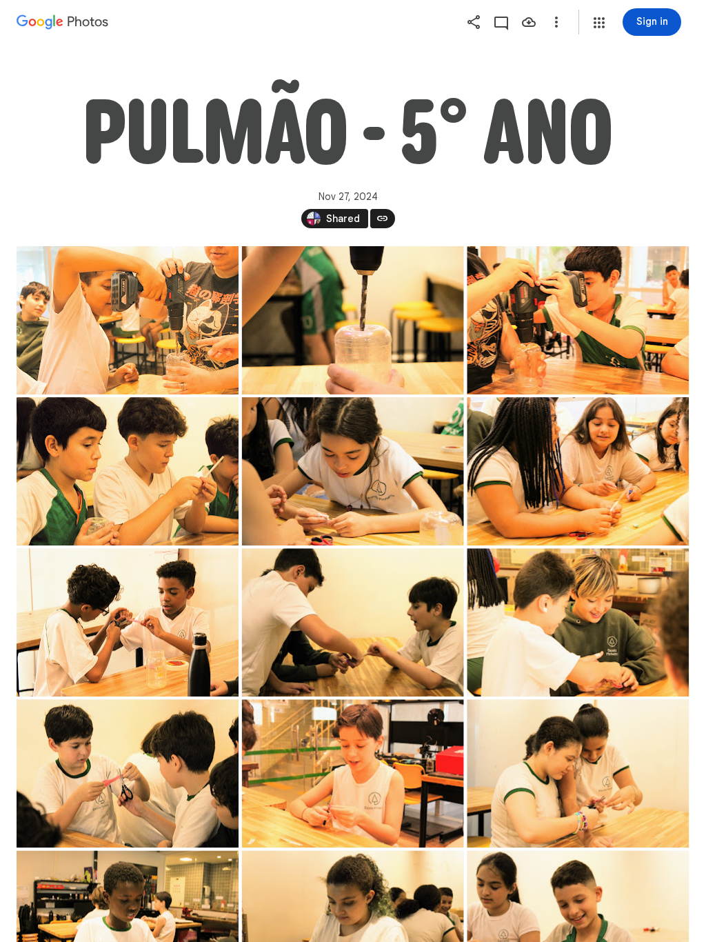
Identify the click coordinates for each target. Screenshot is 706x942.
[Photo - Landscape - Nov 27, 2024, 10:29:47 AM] (128, 773)
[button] (599, 23)
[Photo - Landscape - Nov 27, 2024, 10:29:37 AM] (578, 622)
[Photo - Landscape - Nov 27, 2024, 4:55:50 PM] (353, 320)
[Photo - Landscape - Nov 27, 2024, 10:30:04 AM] (578, 471)
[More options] (556, 22)
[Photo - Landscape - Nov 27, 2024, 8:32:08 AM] (578, 320)
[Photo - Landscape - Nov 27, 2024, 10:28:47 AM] (128, 622)
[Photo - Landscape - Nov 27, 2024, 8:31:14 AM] (128, 320)
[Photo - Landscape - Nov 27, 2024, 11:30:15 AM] (353, 622)
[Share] (473, 22)
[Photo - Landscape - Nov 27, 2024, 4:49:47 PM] (353, 773)
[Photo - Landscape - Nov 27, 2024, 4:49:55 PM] (578, 773)
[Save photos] (529, 22)
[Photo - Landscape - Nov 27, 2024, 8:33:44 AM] (353, 471)
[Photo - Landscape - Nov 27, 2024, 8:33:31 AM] (128, 471)
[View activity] (501, 22)
